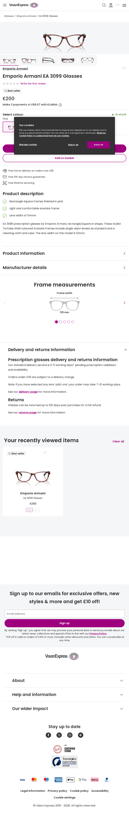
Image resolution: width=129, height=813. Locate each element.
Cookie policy (79, 791)
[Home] (23, 5)
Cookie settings (64, 797)
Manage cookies (28, 144)
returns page (28, 412)
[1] (56, 321)
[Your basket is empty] (124, 5)
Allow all (98, 144)
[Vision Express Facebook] (48, 735)
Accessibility (100, 791)
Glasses (9, 16)
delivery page (28, 392)
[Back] (4, 303)
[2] (60, 321)
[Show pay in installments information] (60, 104)
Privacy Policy (98, 633)
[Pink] (14, 127)
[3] (64, 321)
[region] (64, 136)
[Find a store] (111, 5)
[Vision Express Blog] (80, 735)
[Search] (104, 5)
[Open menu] (5, 5)
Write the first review (33, 83)
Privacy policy (57, 791)
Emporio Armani (26, 16)
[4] (68, 321)
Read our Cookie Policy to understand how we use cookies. (62, 134)
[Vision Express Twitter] (59, 735)
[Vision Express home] (64, 656)
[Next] (124, 303)
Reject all (73, 144)
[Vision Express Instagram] (70, 735)
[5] (72, 321)
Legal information (32, 791)
